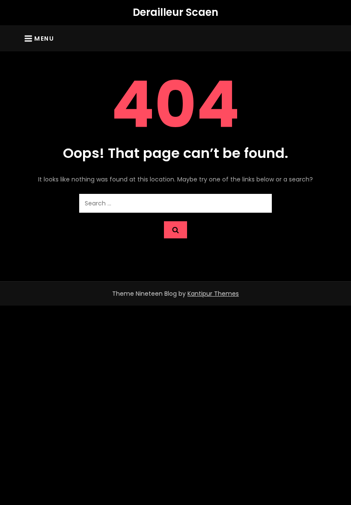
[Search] (175, 230)
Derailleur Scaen (175, 12)
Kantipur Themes (213, 293)
